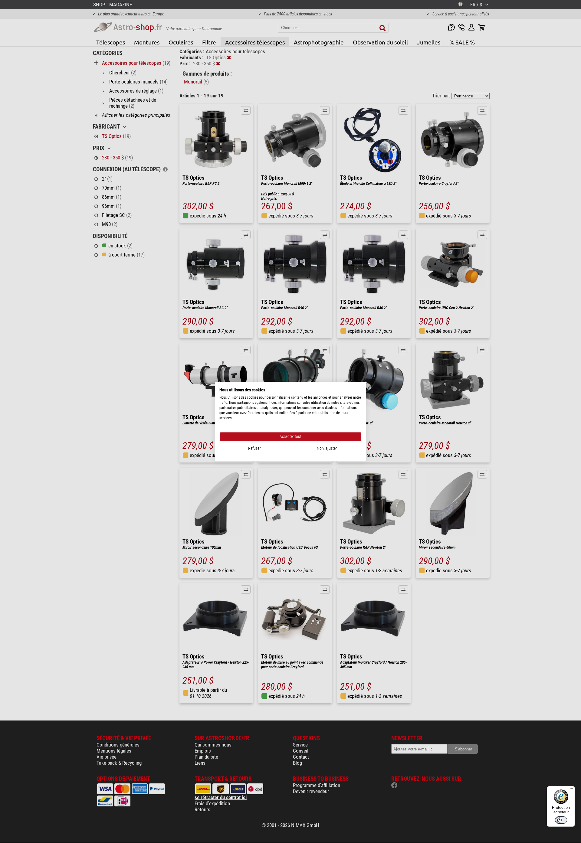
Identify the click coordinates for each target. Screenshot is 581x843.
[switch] (561, 820)
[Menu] (571, 789)
